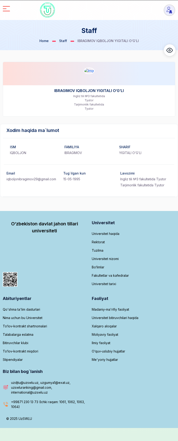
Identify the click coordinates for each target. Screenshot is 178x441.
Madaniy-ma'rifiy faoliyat (110, 309)
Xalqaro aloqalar (104, 326)
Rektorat (98, 242)
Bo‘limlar (98, 267)
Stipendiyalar (13, 360)
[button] (170, 50)
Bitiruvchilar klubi (15, 343)
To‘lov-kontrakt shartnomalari (25, 326)
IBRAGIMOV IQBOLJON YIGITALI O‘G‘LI (89, 90)
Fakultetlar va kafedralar (110, 275)
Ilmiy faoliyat (101, 343)
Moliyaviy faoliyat (105, 334)
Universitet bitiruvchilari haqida (115, 318)
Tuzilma (97, 250)
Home (44, 41)
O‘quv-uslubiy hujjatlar (108, 351)
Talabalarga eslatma (18, 334)
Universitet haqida (105, 234)
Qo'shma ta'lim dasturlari (21, 309)
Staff (63, 41)
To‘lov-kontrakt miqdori (20, 351)
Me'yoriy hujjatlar (105, 360)
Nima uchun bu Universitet (22, 318)
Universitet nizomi (105, 259)
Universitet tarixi (104, 284)
